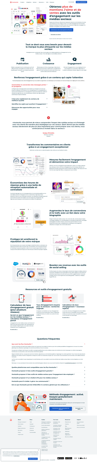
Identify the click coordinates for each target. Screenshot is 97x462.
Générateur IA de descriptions (56, 423)
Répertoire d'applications (67, 434)
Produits (22, 2)
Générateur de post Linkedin (57, 439)
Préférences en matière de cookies (42, 459)
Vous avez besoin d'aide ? (80, 423)
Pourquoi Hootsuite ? (22, 422)
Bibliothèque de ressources (68, 429)
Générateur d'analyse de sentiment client (57, 426)
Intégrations (28, 2)
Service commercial (81, 427)
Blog (66, 426)
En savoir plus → (14, 329)
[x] (78, 458)
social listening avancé (70, 363)
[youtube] (80, 458)
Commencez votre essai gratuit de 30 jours (61, 29)
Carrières (19, 426)
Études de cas (68, 422)
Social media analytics (45, 425)
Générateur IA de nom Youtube (57, 442)
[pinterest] (84, 458)
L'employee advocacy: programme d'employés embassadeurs (45, 442)
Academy (67, 424)
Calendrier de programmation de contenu (45, 434)
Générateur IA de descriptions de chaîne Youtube (57, 446)
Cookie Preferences (33, 458)
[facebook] (76, 458)
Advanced (32, 428)
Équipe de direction (22, 428)
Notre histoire (20, 424)
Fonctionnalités (33, 432)
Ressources (41, 2)
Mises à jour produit (80, 425)
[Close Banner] (38, 450)
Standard (31, 424)
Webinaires (67, 431)
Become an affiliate (69, 436)
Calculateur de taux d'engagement (57, 432)
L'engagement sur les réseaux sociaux (45, 438)
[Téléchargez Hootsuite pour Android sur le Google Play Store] (68, 458)
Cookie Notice (16, 455)
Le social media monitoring (44, 447)
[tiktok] (86, 458)
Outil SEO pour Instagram (56, 436)
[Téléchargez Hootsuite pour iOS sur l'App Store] (60, 458)
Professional (32, 426)
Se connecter (71, 2)
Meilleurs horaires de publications (45, 430)
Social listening (44, 427)
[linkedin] (82, 458)
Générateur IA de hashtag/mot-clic (56, 429)
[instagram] (74, 458)
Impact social (20, 434)
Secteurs (34, 2)
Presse (19, 432)
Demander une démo (56, 34)
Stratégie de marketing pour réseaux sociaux (46, 423)
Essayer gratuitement (81, 2)
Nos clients (20, 430)
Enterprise (52, 2)
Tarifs (47, 2)
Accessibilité (52, 459)
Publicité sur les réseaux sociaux (44, 450)
